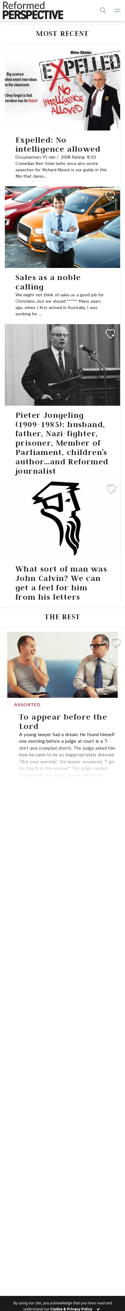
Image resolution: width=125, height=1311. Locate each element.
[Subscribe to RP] (110, 59)
